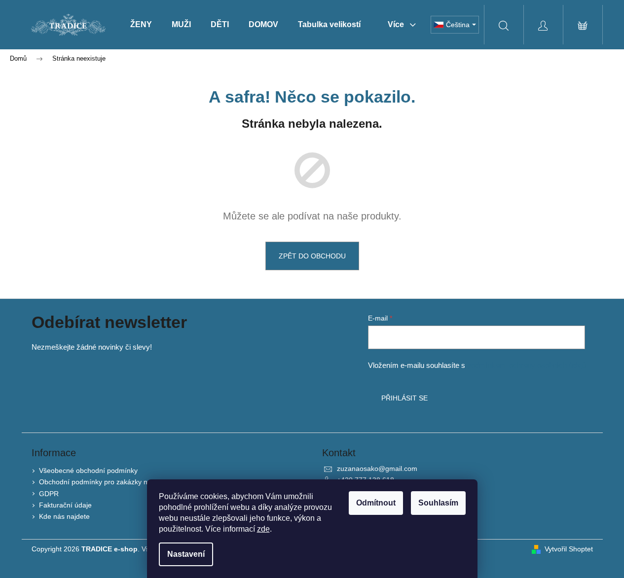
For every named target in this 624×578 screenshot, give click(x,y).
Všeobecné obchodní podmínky (88, 470)
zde (263, 529)
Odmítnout (376, 503)
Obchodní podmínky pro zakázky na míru (103, 482)
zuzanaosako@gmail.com (377, 468)
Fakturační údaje (65, 505)
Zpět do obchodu (312, 256)
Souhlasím (438, 503)
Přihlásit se (404, 398)
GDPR (49, 494)
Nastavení (186, 554)
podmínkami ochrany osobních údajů (526, 365)
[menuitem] (141, 24)
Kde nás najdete (64, 516)
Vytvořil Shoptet (569, 549)
